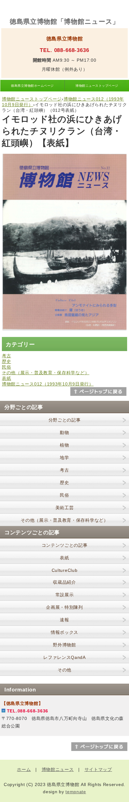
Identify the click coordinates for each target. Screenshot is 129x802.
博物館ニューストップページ (96, 85)
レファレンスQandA (64, 657)
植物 (64, 445)
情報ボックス (64, 632)
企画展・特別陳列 (64, 607)
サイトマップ (98, 769)
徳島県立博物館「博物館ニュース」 (64, 21)
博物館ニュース (58, 769)
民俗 (6, 367)
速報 (64, 619)
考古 (6, 355)
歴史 (6, 361)
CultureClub (65, 570)
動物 (64, 432)
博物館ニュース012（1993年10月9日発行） (48, 383)
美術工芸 (64, 507)
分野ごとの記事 (65, 419)
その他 (64, 669)
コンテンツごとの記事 (65, 545)
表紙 (6, 378)
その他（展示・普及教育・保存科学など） (45, 372)
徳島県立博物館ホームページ (32, 85)
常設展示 (64, 594)
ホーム (24, 769)
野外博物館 (64, 644)
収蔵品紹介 (64, 582)
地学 (64, 457)
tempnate (75, 791)
